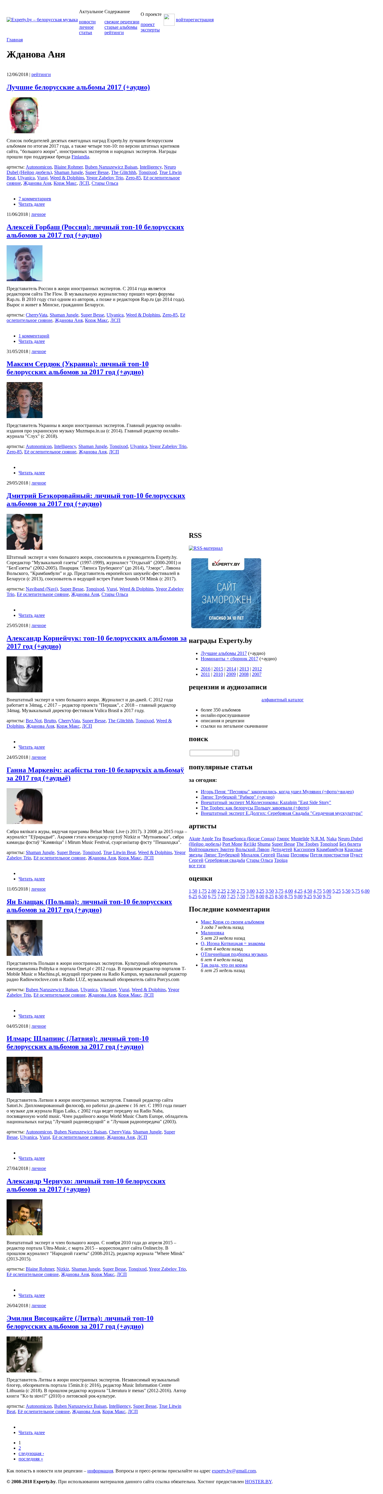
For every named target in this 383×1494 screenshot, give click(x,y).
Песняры (300, 854)
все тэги (197, 865)
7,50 (241, 896)
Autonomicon (39, 166)
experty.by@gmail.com (234, 1470)
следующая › (31, 1453)
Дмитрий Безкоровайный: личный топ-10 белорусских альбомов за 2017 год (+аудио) (96, 500)
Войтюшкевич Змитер (211, 849)
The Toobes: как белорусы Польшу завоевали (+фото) (255, 807)
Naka (331, 838)
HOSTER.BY (258, 1481)
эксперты (150, 29)
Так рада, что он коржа (224, 965)
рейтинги (114, 32)
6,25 (193, 896)
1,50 (193, 891)
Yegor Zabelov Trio (104, 177)
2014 (231, 668)
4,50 (308, 891)
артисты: (16, 166)
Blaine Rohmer (68, 166)
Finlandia (80, 156)
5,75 (356, 891)
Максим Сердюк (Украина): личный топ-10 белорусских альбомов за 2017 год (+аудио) (78, 368)
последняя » (31, 1458)
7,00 (222, 896)
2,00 (212, 891)
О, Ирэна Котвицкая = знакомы (233, 943)
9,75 (327, 896)
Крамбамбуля (329, 849)
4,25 (298, 891)
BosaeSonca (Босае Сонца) (249, 838)
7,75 (250, 896)
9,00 (298, 896)
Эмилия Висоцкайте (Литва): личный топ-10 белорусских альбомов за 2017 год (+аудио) (80, 1322)
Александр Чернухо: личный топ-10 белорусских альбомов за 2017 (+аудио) (86, 1185)
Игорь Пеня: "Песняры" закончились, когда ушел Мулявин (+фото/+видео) (277, 791)
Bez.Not (34, 720)
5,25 (336, 891)
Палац (282, 854)
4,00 (289, 891)
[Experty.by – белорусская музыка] (42, 19)
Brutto (50, 720)
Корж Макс (65, 183)
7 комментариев (35, 198)
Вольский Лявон (252, 849)
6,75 (212, 896)
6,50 (202, 896)
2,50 (231, 891)
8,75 (289, 896)
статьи (85, 32)
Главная (15, 39)
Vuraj (42, 177)
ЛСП (84, 183)
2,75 (241, 891)
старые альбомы (120, 27)
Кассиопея (304, 849)
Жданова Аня (37, 183)
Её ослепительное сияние (50, 451)
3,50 (269, 891)
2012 (257, 668)
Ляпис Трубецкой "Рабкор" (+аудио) (237, 797)
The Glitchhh (123, 172)
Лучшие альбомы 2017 (224, 653)
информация (100, 1470)
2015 (218, 668)
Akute (194, 838)
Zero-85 (133, 177)
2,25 (222, 891)
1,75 (202, 891)
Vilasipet (108, 989)
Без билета (350, 844)
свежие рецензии (121, 21)
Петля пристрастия (329, 854)
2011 (205, 674)
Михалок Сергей (258, 854)
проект (148, 24)
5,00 (327, 891)
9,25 (308, 896)
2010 (218, 674)
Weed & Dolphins (67, 177)
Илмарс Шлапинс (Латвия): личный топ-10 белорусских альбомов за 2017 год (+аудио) (78, 1043)
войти (182, 19)
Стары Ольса (105, 183)
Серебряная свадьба (225, 860)
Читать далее (32, 204)
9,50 (317, 896)
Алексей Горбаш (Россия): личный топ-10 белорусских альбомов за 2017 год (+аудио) (95, 231)
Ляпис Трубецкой (222, 854)
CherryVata (36, 314)
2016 (205, 668)
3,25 (260, 891)
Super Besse (97, 172)
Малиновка (212, 932)
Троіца (281, 860)
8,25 (269, 896)
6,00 (365, 891)
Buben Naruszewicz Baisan (111, 166)
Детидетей (281, 849)
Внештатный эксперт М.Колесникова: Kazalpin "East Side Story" (266, 802)
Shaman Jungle (68, 172)
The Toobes (307, 844)
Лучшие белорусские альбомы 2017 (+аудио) (78, 87)
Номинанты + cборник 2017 (229, 658)
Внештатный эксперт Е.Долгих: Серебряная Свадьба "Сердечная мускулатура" (282, 813)
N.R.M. (318, 838)
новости (87, 21)
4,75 (317, 891)
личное (86, 27)
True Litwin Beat (119, 852)
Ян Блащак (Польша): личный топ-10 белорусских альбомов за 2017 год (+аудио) (89, 906)
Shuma (263, 844)
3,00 (250, 891)
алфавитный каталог (283, 699)
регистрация (201, 19)
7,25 (231, 896)
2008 (244, 674)
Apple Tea (211, 838)
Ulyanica (26, 177)
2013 (244, 668)
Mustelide (300, 838)
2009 (231, 674)
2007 (257, 674)
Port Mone (232, 844)
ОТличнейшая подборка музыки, (234, 954)
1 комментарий (34, 335)
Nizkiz (63, 1269)
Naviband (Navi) (42, 588)
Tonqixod (148, 172)
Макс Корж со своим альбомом (232, 921)
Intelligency (151, 166)
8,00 (260, 896)
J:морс (283, 838)
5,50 (346, 891)
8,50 (279, 896)
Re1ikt (250, 844)
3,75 (279, 891)
